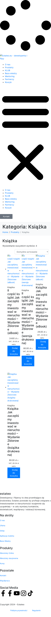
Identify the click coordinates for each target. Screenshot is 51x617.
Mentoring (9, 76)
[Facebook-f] (3, 593)
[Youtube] (17, 593)
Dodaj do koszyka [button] (14, 351)
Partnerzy (9, 79)
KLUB (7, 70)
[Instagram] (23, 593)
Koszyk (8, 82)
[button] (25, 137)
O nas (7, 64)
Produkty (9, 67)
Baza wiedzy (11, 73)
